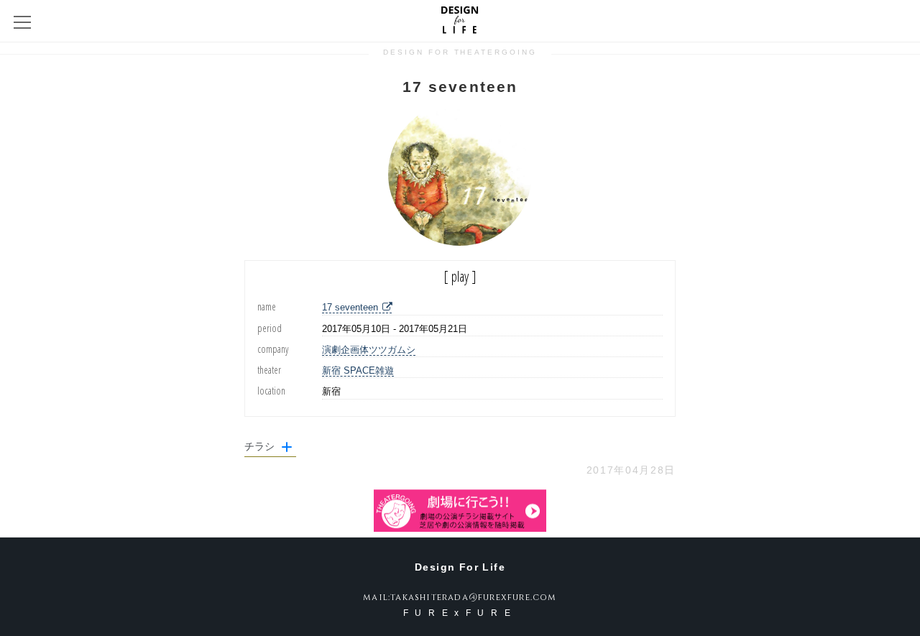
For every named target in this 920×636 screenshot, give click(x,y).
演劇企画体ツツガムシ (368, 349)
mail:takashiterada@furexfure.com (459, 597)
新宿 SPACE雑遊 (358, 370)
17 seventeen (350, 307)
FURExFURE (460, 613)
